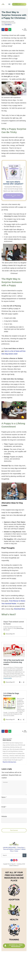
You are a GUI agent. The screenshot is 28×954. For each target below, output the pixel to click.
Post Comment (14, 830)
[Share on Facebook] (2, 29)
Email (3, 807)
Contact (16, 851)
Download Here (19, 609)
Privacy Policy (20, 847)
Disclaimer (17, 849)
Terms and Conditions (8, 849)
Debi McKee (8, 24)
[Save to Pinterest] (6, 29)
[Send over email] (9, 29)
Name (3, 797)
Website (4, 816)
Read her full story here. (9, 762)
